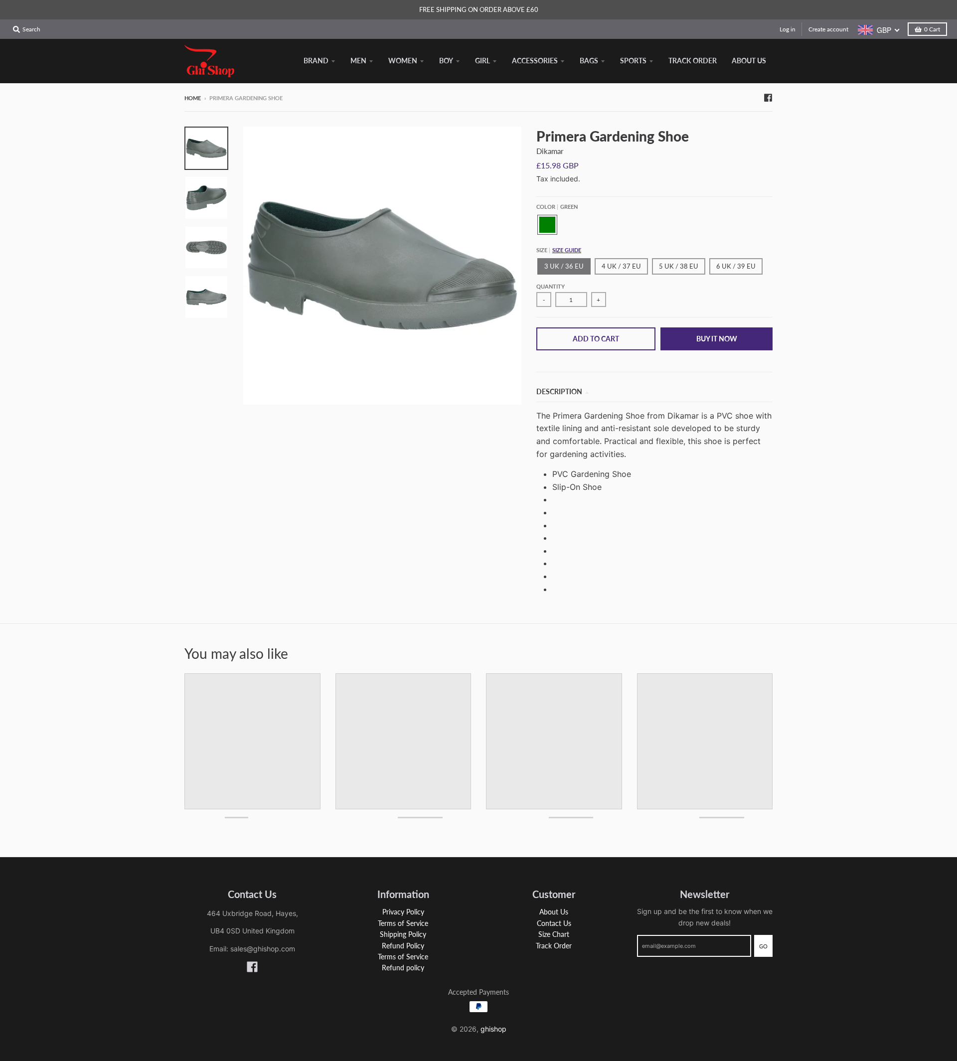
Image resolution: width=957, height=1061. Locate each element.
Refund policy (403, 967)
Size (558, 250)
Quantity (550, 286)
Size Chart (553, 934)
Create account (828, 29)
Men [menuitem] (358, 60)
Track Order (554, 945)
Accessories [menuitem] (535, 60)
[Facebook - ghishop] (768, 97)
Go (763, 946)
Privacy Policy (403, 912)
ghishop (493, 1029)
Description (559, 391)
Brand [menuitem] (316, 60)
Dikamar (549, 151)
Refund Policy (403, 945)
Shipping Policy (403, 934)
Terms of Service (403, 923)
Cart (932, 29)
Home (192, 98)
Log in (788, 29)
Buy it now (716, 338)
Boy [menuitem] (446, 60)
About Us (553, 912)
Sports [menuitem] (633, 60)
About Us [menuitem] (749, 60)
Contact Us (554, 923)
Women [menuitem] (402, 60)
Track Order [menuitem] (692, 60)
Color (557, 206)
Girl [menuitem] (482, 60)
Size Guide (566, 250)
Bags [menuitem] (589, 60)
